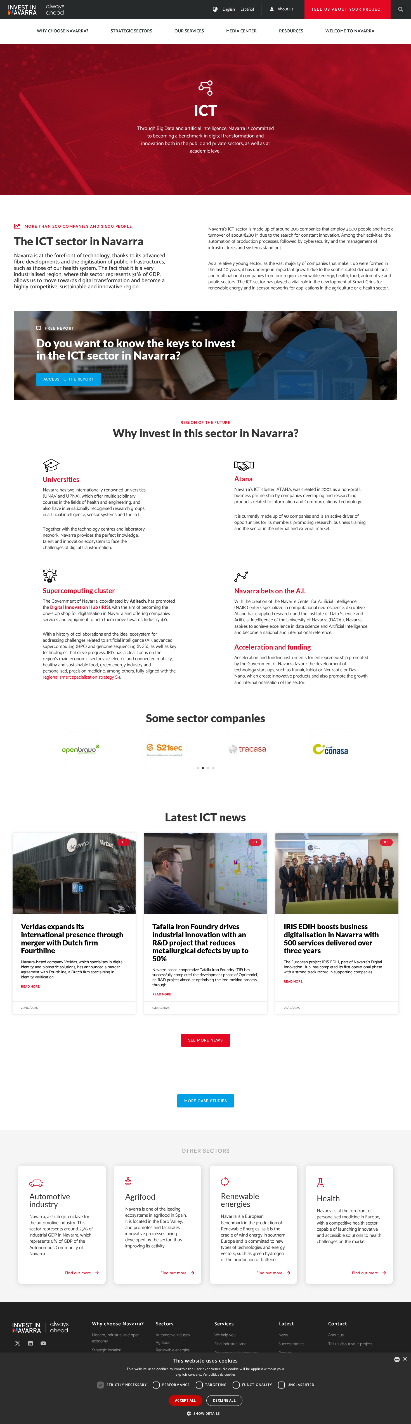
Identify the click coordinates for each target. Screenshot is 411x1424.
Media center (241, 31)
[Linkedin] (30, 1343)
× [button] (405, 1359)
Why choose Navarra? (62, 31)
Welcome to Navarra (349, 31)
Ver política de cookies (219, 1374)
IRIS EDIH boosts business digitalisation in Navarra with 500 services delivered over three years (331, 938)
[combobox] (397, 1359)
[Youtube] (43, 1343)
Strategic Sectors (131, 31)
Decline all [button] (224, 1400)
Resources (291, 31)
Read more (30, 986)
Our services (189, 31)
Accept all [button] (185, 1400)
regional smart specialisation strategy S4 (81, 677)
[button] (400, 9)
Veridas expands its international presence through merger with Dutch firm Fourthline (72, 938)
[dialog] (205, 1388)
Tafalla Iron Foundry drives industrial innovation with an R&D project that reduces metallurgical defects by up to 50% (200, 942)
